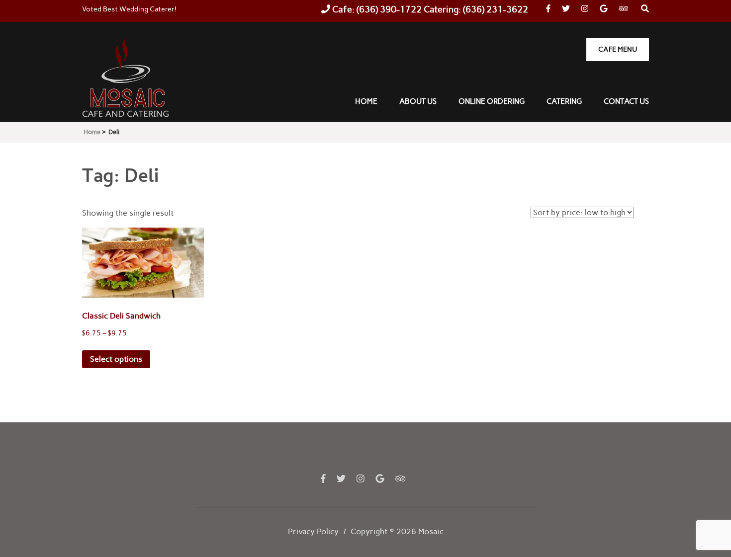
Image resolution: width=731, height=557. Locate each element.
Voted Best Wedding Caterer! (129, 9)
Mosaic (431, 531)
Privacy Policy (313, 531)
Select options (116, 359)
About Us (418, 101)
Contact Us (626, 101)
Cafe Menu (617, 49)
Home (366, 101)
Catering (564, 101)
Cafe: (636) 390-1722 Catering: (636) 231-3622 (429, 9)
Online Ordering (491, 101)
